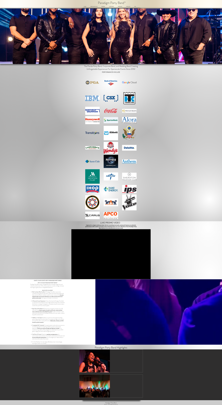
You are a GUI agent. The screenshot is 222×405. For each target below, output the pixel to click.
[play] (220, 62)
